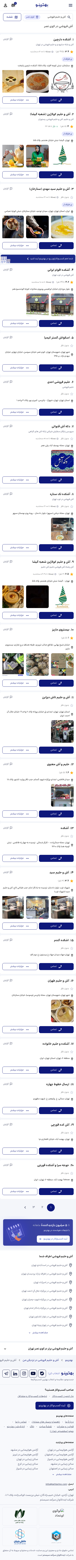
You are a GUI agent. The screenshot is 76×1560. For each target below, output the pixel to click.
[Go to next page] (25, 1207)
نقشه (9, 17)
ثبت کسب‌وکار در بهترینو (55, 1239)
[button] (38, 70)
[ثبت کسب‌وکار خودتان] (13, 5)
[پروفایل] (5, 5)
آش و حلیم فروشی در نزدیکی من (41, 1360)
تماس (53, 100)
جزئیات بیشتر (17, 100)
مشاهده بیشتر (40, 1333)
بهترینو (69, 1360)
